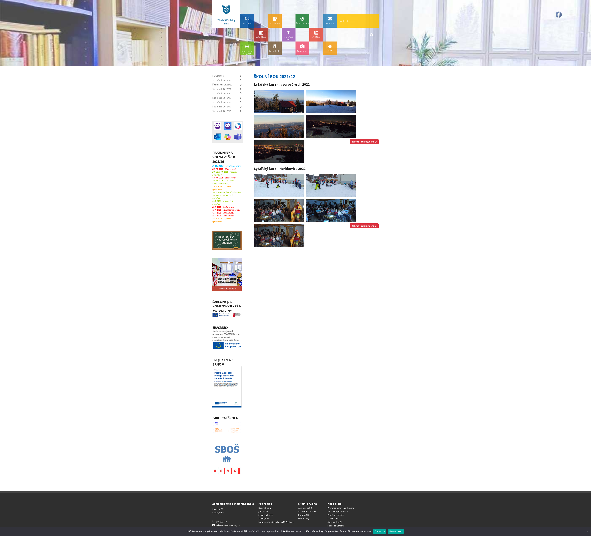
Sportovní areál (335, 522)
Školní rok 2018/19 (221, 97)
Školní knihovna (265, 515)
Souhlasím (380, 531)
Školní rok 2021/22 (222, 84)
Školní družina (302, 23)
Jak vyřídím (263, 511)
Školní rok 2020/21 (221, 89)
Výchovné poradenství (338, 511)
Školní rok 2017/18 (221, 102)
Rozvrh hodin (264, 507)
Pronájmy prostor (336, 515)
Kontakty (330, 23)
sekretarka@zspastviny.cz (228, 525)
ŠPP (330, 51)
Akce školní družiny (307, 511)
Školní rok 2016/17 (221, 106)
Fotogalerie (302, 51)
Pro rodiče (275, 23)
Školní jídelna (275, 51)
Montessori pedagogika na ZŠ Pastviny (276, 522)
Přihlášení (316, 37)
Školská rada (333, 518)
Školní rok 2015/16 (221, 111)
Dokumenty (303, 518)
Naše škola (261, 37)
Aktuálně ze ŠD (305, 507)
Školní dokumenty (336, 525)
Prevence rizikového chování (341, 507)
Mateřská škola (288, 38)
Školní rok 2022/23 (221, 80)
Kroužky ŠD (303, 515)
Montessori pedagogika (247, 52)
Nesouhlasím (395, 531)
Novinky (247, 23)
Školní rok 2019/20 (221, 93)
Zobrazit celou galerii (363, 141)
